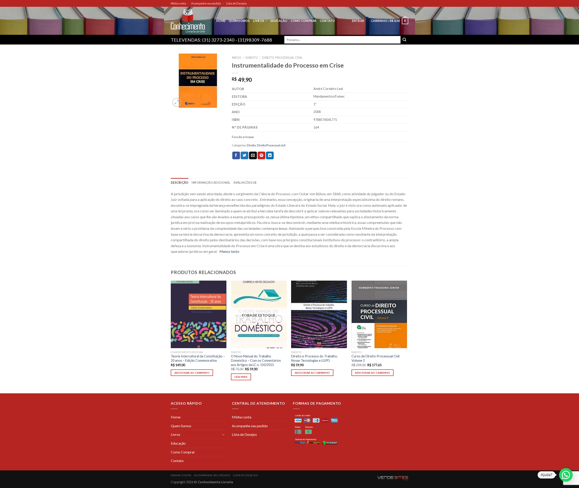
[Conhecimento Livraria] (190, 21)
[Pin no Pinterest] (261, 155)
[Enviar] (404, 40)
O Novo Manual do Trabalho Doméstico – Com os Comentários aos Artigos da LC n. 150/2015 (256, 360)
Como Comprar (304, 21)
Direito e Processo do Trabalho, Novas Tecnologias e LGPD (314, 358)
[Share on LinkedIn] (270, 155)
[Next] (406, 336)
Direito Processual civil (282, 57)
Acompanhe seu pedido (206, 3)
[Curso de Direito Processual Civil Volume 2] (379, 314)
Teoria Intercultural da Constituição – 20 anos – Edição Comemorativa (198, 358)
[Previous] (171, 336)
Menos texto (229, 251)
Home (220, 21)
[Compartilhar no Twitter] (244, 155)
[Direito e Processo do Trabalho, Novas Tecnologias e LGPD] (319, 314)
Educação (279, 21)
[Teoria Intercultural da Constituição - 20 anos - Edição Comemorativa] (199, 314)
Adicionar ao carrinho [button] (191, 372)
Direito (252, 57)
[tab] (179, 182)
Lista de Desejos (236, 3)
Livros (258, 21)
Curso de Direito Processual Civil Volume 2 (375, 358)
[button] (566, 475)
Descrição (179, 182)
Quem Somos (239, 21)
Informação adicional (211, 182)
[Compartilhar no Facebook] (236, 155)
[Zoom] (176, 102)
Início (236, 57)
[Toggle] (223, 434)
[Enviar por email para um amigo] (253, 155)
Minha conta (178, 3)
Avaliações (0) (244, 182)
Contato (327, 21)
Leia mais (241, 376)
